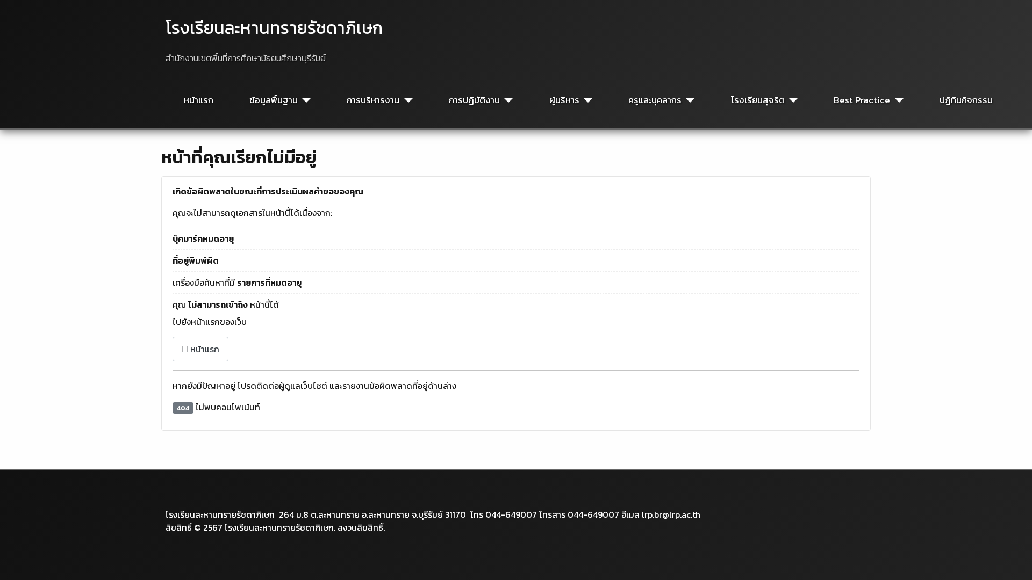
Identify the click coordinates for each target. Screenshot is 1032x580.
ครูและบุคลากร (655, 100)
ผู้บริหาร (564, 100)
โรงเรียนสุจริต (758, 100)
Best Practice (862, 100)
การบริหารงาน (373, 100)
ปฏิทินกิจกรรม (966, 100)
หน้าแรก (198, 100)
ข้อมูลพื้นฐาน (273, 100)
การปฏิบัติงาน (474, 100)
